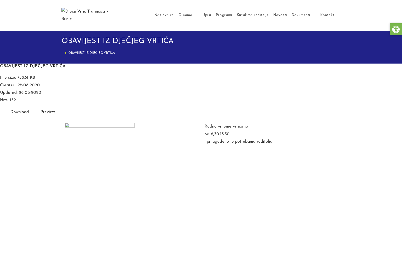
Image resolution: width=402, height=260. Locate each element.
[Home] (62, 52)
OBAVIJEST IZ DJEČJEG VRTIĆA (91, 52)
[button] (396, 29)
